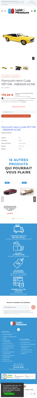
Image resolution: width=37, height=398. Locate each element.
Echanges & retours (8, 348)
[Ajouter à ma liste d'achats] (31, 394)
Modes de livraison (8, 343)
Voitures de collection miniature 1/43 (9, 356)
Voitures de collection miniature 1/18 (9, 352)
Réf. (2, 87)
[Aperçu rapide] (12, 203)
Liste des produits (8, 361)
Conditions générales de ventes (9, 337)
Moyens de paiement (9, 346)
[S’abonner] (33, 307)
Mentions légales (7, 334)
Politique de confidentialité (12, 313)
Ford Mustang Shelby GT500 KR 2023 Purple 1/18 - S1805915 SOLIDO (10, 208)
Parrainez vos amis (26, 350)
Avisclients (6, 350)
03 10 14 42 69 (14, 1)
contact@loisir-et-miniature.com (18, 369)
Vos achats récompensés (28, 344)
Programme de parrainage (25, 347)
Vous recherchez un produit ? (26, 352)
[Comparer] (34, 394)
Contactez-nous (5, 1)
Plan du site (6, 359)
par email (5, 4)
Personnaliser (9, 394)
